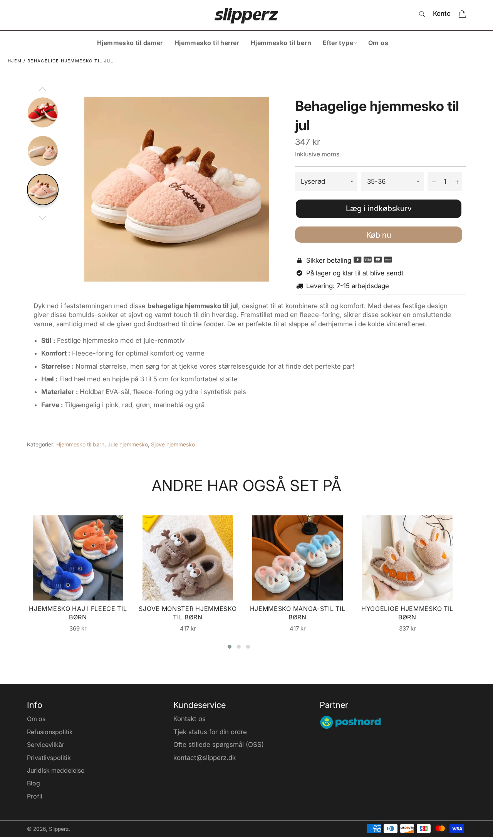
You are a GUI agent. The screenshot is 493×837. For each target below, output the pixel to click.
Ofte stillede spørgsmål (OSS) (218, 744)
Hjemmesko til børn (281, 43)
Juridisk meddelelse (55, 770)
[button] (229, 647)
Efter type (338, 43)
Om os (378, 43)
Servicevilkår (45, 744)
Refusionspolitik (50, 732)
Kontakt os (189, 719)
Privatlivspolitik (49, 758)
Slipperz (59, 829)
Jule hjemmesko (127, 444)
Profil (34, 796)
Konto (442, 13)
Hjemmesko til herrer (206, 43)
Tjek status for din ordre (210, 732)
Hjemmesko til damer (130, 43)
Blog (33, 783)
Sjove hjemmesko (173, 444)
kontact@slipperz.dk (204, 758)
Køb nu (378, 235)
